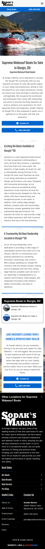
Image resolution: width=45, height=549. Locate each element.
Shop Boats (11, 9)
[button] (42, 3)
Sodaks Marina (30, 502)
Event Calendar (8, 519)
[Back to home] (7, 3)
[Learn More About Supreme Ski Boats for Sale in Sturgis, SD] (22, 317)
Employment (7, 513)
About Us (6, 502)
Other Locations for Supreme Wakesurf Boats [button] (19, 398)
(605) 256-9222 (31, 514)
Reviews (5, 524)
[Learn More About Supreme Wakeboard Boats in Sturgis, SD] (22, 308)
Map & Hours (7, 508)
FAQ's (4, 530)
